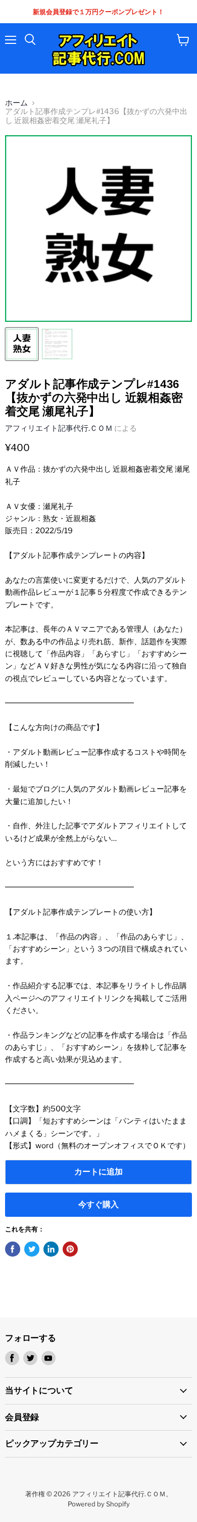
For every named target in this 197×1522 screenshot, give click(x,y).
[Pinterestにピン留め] (70, 1249)
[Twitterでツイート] (31, 1249)
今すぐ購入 (98, 1204)
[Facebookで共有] (12, 1249)
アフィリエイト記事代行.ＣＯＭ (59, 428)
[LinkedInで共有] (51, 1249)
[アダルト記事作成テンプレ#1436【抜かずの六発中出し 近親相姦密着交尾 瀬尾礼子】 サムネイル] (22, 344)
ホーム (16, 103)
